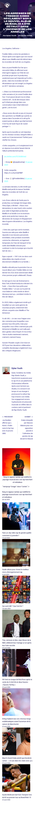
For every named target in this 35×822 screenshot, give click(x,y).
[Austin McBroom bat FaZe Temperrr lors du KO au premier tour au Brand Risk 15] (17, 778)
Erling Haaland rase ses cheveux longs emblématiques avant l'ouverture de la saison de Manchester (16, 721)
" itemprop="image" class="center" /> (15, 487)
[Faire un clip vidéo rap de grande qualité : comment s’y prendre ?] (17, 516)
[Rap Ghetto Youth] (7, 5)
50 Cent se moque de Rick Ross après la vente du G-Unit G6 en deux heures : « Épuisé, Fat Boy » (17, 682)
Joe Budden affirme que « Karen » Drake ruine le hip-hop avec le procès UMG (8, 425)
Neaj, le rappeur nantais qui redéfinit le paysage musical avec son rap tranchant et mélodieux (17, 479)
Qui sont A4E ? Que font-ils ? (12, 606)
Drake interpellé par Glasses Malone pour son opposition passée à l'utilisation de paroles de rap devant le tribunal (26, 428)
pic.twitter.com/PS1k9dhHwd (15, 156)
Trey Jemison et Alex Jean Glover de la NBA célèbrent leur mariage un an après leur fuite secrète (16, 642)
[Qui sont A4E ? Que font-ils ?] (17, 589)
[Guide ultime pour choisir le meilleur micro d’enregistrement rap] (17, 553)
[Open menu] (30, 5)
